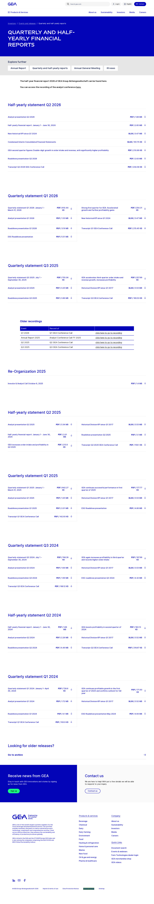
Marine (82, 850)
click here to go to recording (108, 333)
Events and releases (27, 23)
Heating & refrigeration (89, 843)
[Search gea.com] (68, 4)
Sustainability (117, 825)
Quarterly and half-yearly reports (50, 68)
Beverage (83, 821)
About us (115, 821)
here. (78, 87)
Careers (114, 835)
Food (81, 839)
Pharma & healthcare (88, 861)
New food (83, 854)
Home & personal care (88, 846)
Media (114, 832)
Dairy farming (84, 832)
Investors (12, 23)
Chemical (83, 825)
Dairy (81, 828)
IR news (111, 68)
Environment (84, 835)
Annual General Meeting (87, 68)
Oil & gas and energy (88, 857)
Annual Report (18, 68)
